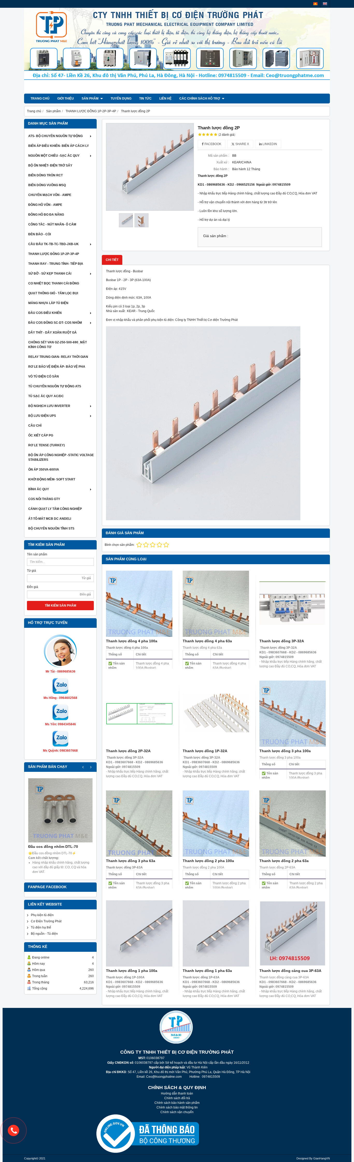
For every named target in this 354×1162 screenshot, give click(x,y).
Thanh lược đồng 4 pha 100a (131, 641)
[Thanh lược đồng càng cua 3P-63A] (292, 933)
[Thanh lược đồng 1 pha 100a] (139, 933)
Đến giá (32, 587)
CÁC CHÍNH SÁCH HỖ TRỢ (200, 98)
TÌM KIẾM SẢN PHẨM (60, 605)
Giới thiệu (65, 98)
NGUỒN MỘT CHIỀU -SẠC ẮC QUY (54, 155)
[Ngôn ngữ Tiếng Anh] (325, 3)
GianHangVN (321, 1158)
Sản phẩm (90, 98)
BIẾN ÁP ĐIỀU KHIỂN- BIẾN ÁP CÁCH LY (58, 146)
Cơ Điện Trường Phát (46, 921)
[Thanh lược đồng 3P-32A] (292, 604)
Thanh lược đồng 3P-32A (281, 641)
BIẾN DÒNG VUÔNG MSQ (47, 185)
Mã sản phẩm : (218, 155)
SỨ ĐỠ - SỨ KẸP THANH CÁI (49, 273)
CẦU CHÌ (34, 425)
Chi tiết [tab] (112, 260)
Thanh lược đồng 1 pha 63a (207, 971)
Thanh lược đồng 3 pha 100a (285, 751)
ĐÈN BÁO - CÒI (39, 234)
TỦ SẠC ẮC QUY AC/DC (46, 396)
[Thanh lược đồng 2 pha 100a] (216, 823)
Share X (242, 144)
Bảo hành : (221, 169)
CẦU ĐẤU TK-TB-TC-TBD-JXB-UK (53, 244)
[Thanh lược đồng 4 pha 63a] (216, 604)
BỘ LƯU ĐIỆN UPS (42, 416)
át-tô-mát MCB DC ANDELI (49, 518)
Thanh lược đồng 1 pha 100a (131, 971)
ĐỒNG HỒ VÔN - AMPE (45, 205)
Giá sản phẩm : (215, 236)
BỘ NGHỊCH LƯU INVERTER (49, 406)
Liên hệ (165, 98)
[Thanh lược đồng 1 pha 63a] (216, 933)
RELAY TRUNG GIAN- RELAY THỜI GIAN (58, 357)
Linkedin (269, 144)
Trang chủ (40, 98)
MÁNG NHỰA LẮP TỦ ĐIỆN (48, 303)
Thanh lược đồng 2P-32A (128, 751)
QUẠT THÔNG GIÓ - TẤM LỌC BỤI (53, 293)
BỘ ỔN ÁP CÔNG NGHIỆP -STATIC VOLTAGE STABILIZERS (61, 457)
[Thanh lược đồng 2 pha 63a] (292, 823)
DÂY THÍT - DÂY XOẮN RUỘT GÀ (52, 332)
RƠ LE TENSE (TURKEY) (46, 445)
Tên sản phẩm (37, 554)
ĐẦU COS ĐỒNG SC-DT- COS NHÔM (55, 323)
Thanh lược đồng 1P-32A (205, 751)
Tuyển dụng (121, 98)
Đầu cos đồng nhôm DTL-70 (53, 846)
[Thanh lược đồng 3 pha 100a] (292, 714)
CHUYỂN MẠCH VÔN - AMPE (49, 195)
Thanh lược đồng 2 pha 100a (208, 861)
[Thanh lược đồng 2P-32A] (139, 714)
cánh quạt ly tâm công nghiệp (55, 509)
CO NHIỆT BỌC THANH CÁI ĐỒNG (53, 283)
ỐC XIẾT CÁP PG (40, 435)
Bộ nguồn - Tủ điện (44, 933)
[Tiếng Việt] (315, 3)
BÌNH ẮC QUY (38, 489)
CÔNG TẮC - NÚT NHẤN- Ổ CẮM (52, 224)
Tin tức (145, 98)
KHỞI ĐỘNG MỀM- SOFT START (51, 479)
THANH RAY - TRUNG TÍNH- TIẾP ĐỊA (55, 264)
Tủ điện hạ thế (41, 927)
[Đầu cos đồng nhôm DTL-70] (60, 810)
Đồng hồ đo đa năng (46, 214)
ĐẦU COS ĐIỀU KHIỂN (45, 313)
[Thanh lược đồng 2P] (150, 166)
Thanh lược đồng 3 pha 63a (130, 861)
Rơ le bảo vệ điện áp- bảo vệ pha (56, 366)
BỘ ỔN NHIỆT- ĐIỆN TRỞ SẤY (50, 165)
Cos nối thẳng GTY (44, 499)
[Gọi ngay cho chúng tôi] (13, 1130)
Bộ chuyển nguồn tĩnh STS (51, 528)
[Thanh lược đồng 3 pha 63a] (139, 823)
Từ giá (31, 570)
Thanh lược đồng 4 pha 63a (207, 641)
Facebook (212, 144)
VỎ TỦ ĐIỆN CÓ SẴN (43, 376)
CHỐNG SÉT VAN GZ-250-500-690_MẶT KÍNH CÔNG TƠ (57, 345)
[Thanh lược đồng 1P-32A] (216, 714)
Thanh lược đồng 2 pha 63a (284, 861)
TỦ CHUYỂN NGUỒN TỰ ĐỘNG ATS (54, 386)
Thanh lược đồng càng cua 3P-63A (290, 971)
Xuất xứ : (222, 162)
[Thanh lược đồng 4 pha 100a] (139, 604)
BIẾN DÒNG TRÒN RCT (45, 175)
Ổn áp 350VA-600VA (43, 469)
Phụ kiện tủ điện (42, 915)
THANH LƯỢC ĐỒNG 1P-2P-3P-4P (53, 254)
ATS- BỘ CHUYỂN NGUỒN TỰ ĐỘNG (55, 136)
